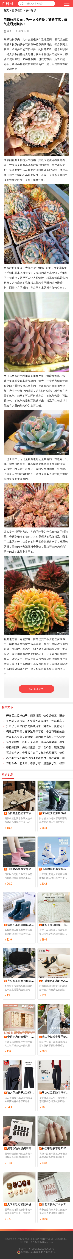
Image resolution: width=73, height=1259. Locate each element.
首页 (6, 10)
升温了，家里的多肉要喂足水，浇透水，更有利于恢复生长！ (37, 726)
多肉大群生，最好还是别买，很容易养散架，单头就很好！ (37, 742)
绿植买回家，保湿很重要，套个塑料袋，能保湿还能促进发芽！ (37, 747)
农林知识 (31, 10)
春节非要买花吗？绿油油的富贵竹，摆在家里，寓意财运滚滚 (37, 757)
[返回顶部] (65, 1129)
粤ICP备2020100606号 (41, 1248)
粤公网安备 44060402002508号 (38, 1252)
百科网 (7, 4)
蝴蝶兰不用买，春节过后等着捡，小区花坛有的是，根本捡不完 (37, 731)
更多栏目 (17, 10)
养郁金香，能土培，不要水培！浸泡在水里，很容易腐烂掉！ (37, 763)
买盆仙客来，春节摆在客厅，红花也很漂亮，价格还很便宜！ (37, 752)
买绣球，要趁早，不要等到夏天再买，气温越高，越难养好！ (37, 720)
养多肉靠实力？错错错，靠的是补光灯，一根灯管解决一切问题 (37, 736)
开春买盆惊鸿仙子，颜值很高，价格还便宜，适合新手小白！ (37, 715)
